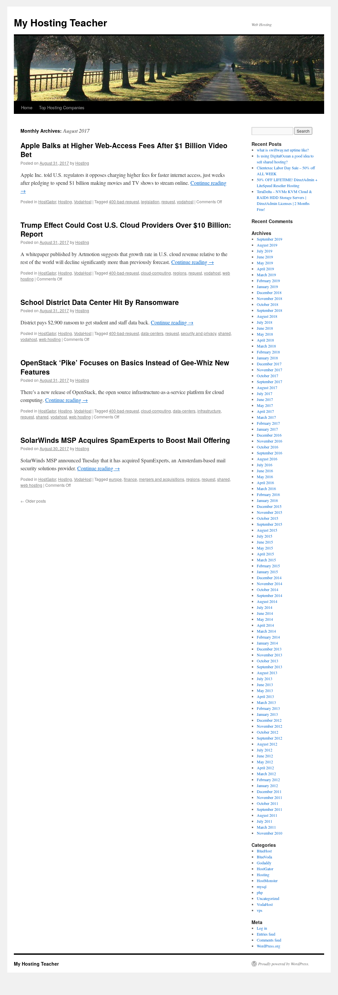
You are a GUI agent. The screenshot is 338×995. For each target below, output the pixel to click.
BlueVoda (264, 856)
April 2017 (265, 411)
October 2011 (267, 803)
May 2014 (265, 619)
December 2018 (269, 292)
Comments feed (269, 940)
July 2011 (264, 821)
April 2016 (265, 482)
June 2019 (265, 256)
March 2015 (266, 559)
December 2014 (269, 577)
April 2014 (265, 625)
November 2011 (269, 797)
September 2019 (269, 239)
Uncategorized (268, 898)
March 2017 (266, 417)
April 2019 (265, 268)
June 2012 (265, 755)
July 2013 (264, 678)
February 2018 (268, 351)
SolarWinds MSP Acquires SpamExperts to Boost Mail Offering (125, 440)
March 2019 (266, 274)
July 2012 (264, 749)
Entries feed (266, 934)
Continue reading (192, 261)
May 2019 (265, 262)
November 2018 (269, 298)
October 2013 (267, 660)
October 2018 (267, 304)
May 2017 (265, 405)
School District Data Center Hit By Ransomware (99, 302)
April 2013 (265, 696)
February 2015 (268, 565)
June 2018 (265, 328)
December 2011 (269, 791)
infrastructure (209, 411)
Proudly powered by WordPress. (283, 963)
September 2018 (269, 310)
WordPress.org (268, 945)
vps (259, 910)
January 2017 (267, 429)
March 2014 (266, 631)
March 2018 (266, 345)
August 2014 (267, 601)
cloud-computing (156, 273)
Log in (262, 928)
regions (179, 273)
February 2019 (268, 280)
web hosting (50, 339)
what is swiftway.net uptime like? (283, 149)
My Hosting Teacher (60, 22)
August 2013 (267, 672)
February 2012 (268, 779)
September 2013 (269, 666)
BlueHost (264, 850)
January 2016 (267, 500)
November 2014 (269, 583)
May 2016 (265, 476)
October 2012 (267, 732)
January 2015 (267, 571)
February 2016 (268, 494)
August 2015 (267, 530)
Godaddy (264, 862)
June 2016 (265, 470)
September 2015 (269, 524)
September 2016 (269, 452)
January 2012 (267, 785)
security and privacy (198, 333)
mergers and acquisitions (161, 479)
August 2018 (267, 316)
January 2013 (267, 714)
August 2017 (267, 387)
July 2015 (264, 536)
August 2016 (267, 458)
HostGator (47, 201)
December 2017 (269, 363)
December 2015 (269, 506)
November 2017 (269, 369)
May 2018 (265, 334)
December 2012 (269, 720)
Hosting (82, 163)
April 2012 (265, 767)
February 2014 (268, 637)
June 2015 (265, 542)
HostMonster (267, 880)
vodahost (185, 201)
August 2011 (267, 815)
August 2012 (267, 743)
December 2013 (269, 648)
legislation (150, 201)
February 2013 (268, 708)
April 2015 (265, 553)
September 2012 (269, 738)
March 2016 (266, 488)
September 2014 (269, 595)
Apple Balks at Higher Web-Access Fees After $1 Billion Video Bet (123, 149)
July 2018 (264, 322)
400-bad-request (124, 201)
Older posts (33, 501)
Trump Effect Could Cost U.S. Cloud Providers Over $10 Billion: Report (125, 229)
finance (130, 479)
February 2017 (268, 423)
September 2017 (269, 381)
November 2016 (269, 441)
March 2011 (266, 827)
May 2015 (265, 547)
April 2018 (265, 340)
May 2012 (265, 761)
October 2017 (267, 375)
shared (224, 333)
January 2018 (267, 357)
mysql (261, 886)
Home (26, 107)
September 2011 (269, 809)
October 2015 (267, 518)
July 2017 (264, 393)
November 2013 (269, 654)
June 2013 (265, 684)
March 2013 (266, 702)
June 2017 (265, 399)
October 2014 (267, 589)
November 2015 (269, 512)
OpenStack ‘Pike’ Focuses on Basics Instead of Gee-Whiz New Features (124, 366)
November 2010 (269, 833)
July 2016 (264, 464)
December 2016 (269, 435)
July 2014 (264, 607)
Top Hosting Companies (61, 107)
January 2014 (267, 643)
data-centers (152, 333)
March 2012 (266, 773)
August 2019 (267, 245)
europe (115, 479)
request (168, 201)
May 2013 (265, 690)
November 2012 (269, 726)
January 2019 (267, 286)
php (260, 892)
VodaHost (82, 201)
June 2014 (265, 613)
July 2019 (264, 250)
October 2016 (267, 446)
